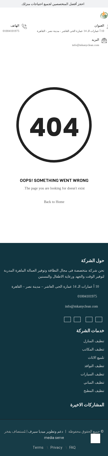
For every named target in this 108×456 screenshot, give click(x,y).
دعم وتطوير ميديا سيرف (45, 431)
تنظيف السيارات (92, 374)
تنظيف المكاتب (93, 349)
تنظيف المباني (94, 382)
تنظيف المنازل (93, 341)
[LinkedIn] (89, 319)
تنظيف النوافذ (94, 366)
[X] (77, 319)
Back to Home (54, 202)
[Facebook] (98, 319)
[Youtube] (67, 319)
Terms (38, 447)
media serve (54, 438)
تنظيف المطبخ (94, 391)
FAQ (72, 447)
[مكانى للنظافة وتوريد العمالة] (104, 14)
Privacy (56, 447)
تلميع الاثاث (96, 358)
